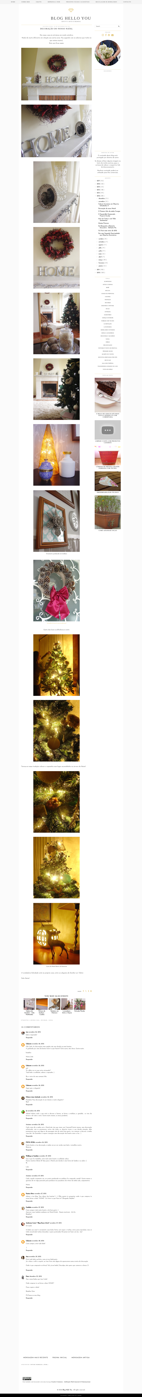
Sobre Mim (25, 2)
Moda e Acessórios (108, 333)
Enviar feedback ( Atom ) (39, 1364)
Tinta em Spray (108, 369)
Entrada (108, 311)
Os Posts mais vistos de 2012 (107, 230)
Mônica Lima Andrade (33, 1097)
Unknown (28, 1044)
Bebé (107, 287)
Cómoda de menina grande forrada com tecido (107, 467)
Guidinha (28, 1207)
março (101, 260)
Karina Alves (30, 1193)
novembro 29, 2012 (35, 1256)
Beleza (107, 290)
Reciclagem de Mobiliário (106, 2)
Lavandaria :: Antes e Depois (67, 1012)
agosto (101, 245)
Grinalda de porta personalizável (56, 623)
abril (100, 257)
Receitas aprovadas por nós (107, 357)
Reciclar (108, 360)
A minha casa (35, 1020)
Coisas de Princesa (107, 293)
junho (100, 251)
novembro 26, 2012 (35, 1032)
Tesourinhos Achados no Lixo (108, 366)
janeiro (101, 266)
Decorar (44, 1020)
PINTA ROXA (30, 1142)
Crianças (108, 299)
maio (100, 254)
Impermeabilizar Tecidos (108, 492)
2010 (99, 272)
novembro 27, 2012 (45, 1156)
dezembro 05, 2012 (35, 1276)
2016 (98, 184)
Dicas (108, 308)
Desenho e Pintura (107, 305)
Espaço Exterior (107, 317)
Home (13, 2)
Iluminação (108, 323)
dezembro (102, 198)
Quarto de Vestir (108, 354)
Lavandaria (108, 326)
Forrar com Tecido (107, 320)
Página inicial (60, 1357)
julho (100, 248)
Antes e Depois (108, 284)
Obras (108, 342)
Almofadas (107, 281)
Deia (27, 1276)
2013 (98, 193)
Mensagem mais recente (35, 1357)
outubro (101, 239)
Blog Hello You (71, 18)
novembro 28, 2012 (38, 1241)
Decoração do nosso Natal (107, 208)
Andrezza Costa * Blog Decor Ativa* (37, 1223)
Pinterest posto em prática (107, 348)
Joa (27, 1032)
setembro (102, 242)
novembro (102, 201)
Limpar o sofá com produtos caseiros (107, 441)
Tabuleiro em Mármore (54, 1012)
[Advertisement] (56, 1342)
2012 (98, 196)
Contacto (127, 2)
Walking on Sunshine (32, 1156)
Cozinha (108, 296)
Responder (29, 1037)
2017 (98, 181)
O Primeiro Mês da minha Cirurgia (109, 211)
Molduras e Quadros (108, 336)
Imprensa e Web (54, 2)
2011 (98, 269)
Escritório (107, 314)
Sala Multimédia (107, 363)
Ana (27, 1256)
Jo (26, 1111)
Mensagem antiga (81, 1357)
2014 (98, 190)
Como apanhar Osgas (108, 530)
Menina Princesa (103, 223)
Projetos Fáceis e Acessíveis (78, 2)
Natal (51, 1020)
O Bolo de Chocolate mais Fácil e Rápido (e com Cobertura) (107, 415)
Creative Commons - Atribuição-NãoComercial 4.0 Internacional (70, 1382)
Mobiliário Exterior (108, 329)
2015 (98, 187)
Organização (107, 345)
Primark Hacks (108, 351)
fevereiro (102, 263)
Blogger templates (68, 1395)
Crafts (39, 2)
